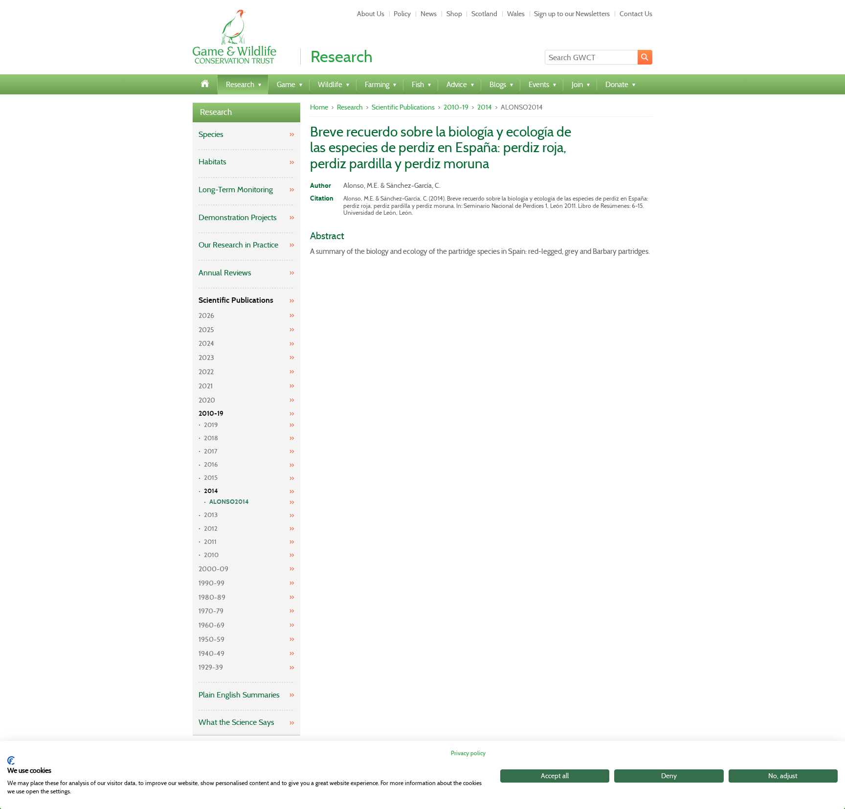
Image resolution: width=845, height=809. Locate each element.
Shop (454, 13)
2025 (206, 329)
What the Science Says (236, 722)
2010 (211, 555)
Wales (516, 13)
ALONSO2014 (229, 502)
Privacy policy (468, 753)
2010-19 (211, 413)
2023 (206, 357)
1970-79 (211, 611)
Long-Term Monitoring (236, 189)
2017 (211, 451)
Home (319, 107)
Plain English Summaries (239, 694)
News (429, 13)
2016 (211, 464)
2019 (211, 425)
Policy (402, 13)
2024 (206, 343)
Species (211, 134)
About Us (370, 13)
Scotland (484, 13)
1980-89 (212, 597)
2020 (207, 400)
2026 (206, 315)
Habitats (212, 161)
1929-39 (211, 667)
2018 (211, 438)
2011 (210, 542)
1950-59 (211, 639)
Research (216, 112)
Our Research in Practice (238, 244)
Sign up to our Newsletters (572, 13)
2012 (211, 528)
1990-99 (211, 583)
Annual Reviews (225, 272)
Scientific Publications (236, 300)
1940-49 (211, 653)
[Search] (645, 57)
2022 (206, 371)
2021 (206, 386)
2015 (211, 477)
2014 (211, 491)
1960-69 (211, 625)
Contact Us (636, 13)
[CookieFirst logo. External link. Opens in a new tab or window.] (11, 760)
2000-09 (213, 568)
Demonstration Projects (238, 217)
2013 (211, 515)
